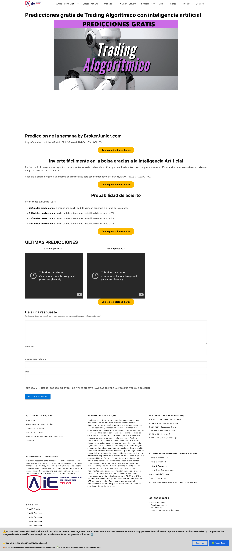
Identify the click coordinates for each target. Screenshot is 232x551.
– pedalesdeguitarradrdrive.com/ (164, 510)
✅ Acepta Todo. (218, 543)
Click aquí (42, 543)
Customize (200, 543)
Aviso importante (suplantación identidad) (44, 436)
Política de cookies (34, 432)
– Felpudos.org (156, 508)
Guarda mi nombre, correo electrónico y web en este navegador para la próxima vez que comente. (88, 388)
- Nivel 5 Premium (34, 525)
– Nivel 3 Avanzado (158, 466)
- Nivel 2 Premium (34, 513)
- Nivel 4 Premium (34, 521)
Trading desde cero (158, 478)
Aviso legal (30, 420)
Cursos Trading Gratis (65, 4)
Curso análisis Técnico (159, 474)
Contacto (200, 4)
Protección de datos (35, 428)
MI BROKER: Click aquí (159, 434)
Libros (173, 4)
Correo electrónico (36, 359)
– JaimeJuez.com (157, 502)
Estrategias (146, 4)
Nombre (29, 346)
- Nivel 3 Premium (34, 517)
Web (27, 372)
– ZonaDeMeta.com (158, 505)
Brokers (186, 4)
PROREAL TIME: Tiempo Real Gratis (165, 420)
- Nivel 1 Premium (34, 509)
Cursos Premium (90, 4)
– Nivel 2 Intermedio (158, 462)
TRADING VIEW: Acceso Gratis (162, 430)
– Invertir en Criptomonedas (161, 470)
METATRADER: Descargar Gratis (163, 423)
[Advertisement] (116, 111)
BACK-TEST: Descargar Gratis (162, 427)
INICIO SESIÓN (32, 505)
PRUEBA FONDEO (128, 4)
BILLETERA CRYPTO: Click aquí (163, 438)
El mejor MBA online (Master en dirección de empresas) (174, 482)
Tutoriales (107, 4)
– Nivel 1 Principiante (158, 458)
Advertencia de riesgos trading (40, 424)
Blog (161, 4)
